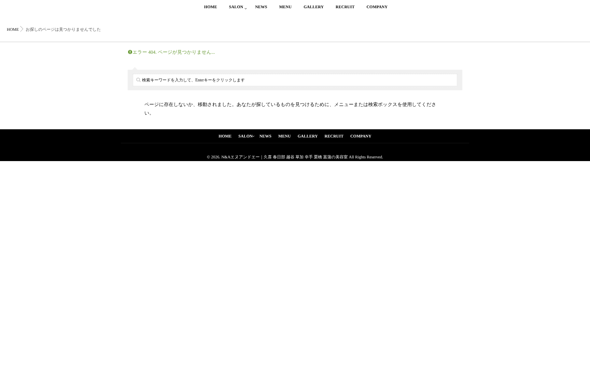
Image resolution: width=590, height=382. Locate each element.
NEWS (261, 6)
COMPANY (377, 6)
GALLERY (314, 6)
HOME (210, 6)
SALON (236, 6)
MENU (285, 6)
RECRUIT (345, 6)
